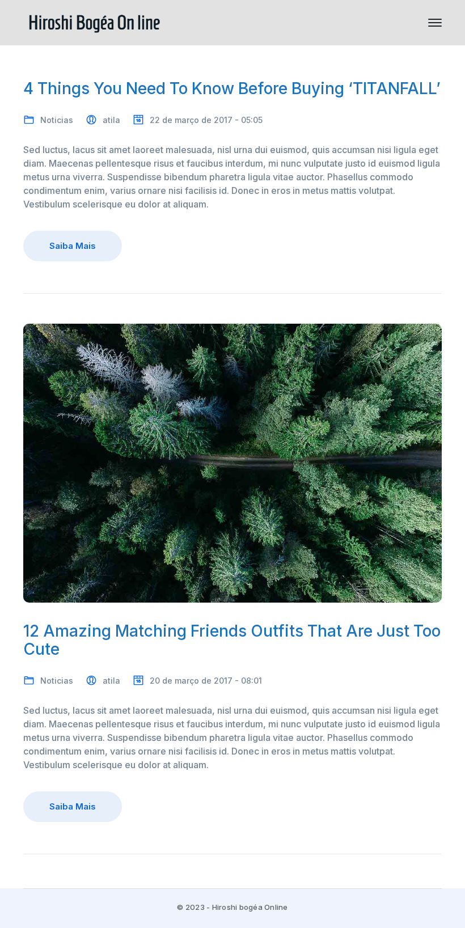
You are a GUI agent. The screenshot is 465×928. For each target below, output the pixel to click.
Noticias (56, 120)
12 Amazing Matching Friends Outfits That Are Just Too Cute (232, 640)
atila (111, 120)
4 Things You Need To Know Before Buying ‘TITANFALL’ (232, 88)
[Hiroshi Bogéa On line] (94, 21)
